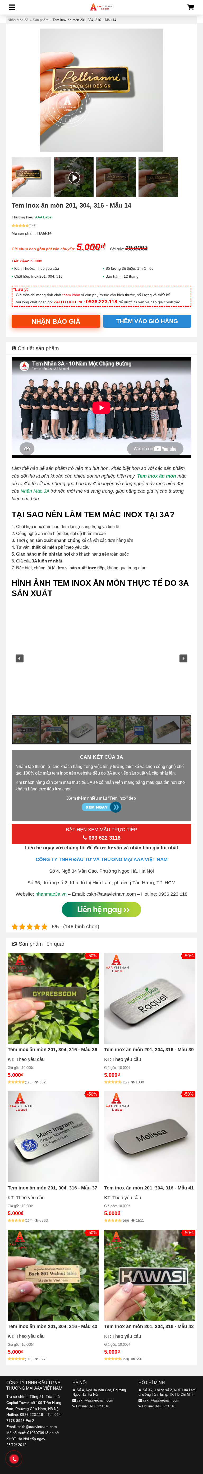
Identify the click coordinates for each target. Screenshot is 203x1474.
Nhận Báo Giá (55, 321)
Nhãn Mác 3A (35, 491)
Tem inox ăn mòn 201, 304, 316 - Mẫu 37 (52, 1188)
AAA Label (43, 217)
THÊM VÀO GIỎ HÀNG (147, 321)
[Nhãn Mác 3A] (101, 11)
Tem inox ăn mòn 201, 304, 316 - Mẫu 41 (149, 1188)
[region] (101, 673)
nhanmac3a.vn (51, 894)
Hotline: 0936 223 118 (92, 1406)
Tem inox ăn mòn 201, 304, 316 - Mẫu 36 (52, 1049)
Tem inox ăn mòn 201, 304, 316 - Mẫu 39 (149, 1049)
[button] (20, 658)
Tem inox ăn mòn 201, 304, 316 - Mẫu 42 (149, 1326)
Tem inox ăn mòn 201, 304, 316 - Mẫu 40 (52, 1326)
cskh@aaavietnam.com (95, 1400)
